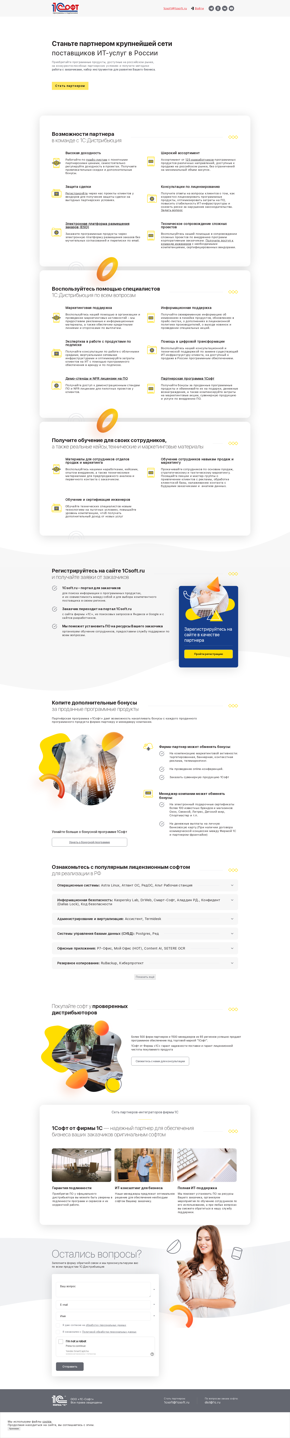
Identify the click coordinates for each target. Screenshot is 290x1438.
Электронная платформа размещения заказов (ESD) (97, 225)
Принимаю (14, 1428)
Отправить (69, 1366)
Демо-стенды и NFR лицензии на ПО (96, 378)
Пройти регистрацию (208, 654)
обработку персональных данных (106, 1325)
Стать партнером (70, 86)
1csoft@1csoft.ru (175, 8)
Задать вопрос (172, 210)
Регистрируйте (76, 193)
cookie (46, 1421)
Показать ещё (145, 977)
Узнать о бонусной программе (89, 842)
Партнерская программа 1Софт (187, 378)
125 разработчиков (199, 159)
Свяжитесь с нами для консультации (160, 1061)
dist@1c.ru (212, 1402)
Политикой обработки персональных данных (109, 1332)
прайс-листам (96, 159)
